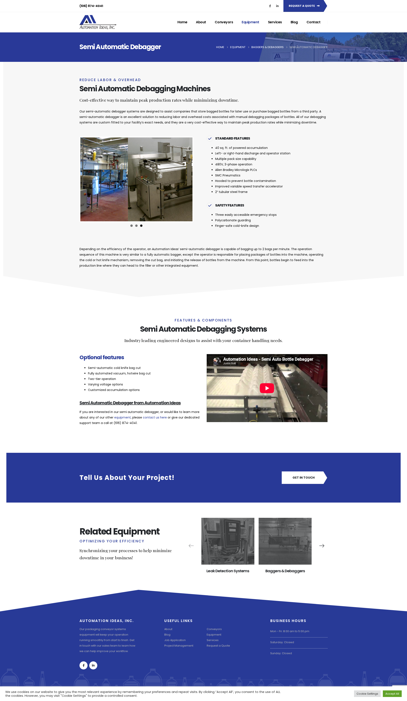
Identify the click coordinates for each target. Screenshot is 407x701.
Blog (294, 22)
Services (275, 22)
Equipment (250, 22)
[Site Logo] (98, 22)
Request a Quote (218, 645)
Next (199, 179)
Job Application (175, 640)
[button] (321, 546)
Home (182, 22)
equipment (122, 417)
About (201, 22)
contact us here (155, 417)
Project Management (178, 645)
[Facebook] (270, 6)
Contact (314, 22)
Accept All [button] (392, 694)
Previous (74, 179)
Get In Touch (304, 477)
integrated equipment (181, 265)
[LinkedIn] (277, 6)
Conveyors (224, 22)
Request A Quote (302, 6)
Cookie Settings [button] (367, 694)
